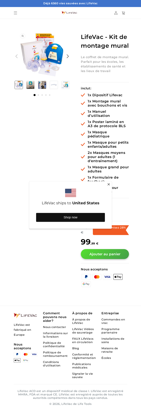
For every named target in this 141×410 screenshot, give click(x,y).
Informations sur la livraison (55, 335)
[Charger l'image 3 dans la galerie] (42, 85)
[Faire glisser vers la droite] (67, 56)
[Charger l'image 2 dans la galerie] (30, 85)
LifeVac (66, 404)
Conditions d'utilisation (52, 363)
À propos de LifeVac (81, 321)
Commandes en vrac (113, 321)
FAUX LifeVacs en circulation (83, 340)
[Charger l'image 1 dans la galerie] (19, 85)
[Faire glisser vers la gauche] (16, 56)
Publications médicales (81, 365)
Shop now (70, 217)
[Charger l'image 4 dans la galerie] (54, 85)
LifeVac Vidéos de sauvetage (83, 330)
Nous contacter (54, 327)
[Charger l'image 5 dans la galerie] (65, 85)
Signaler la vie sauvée (82, 375)
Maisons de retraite (109, 350)
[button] (15, 13)
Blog (75, 348)
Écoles (106, 358)
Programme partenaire (110, 330)
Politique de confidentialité (54, 344)
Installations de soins (112, 340)
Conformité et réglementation (84, 356)
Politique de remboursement (55, 354)
